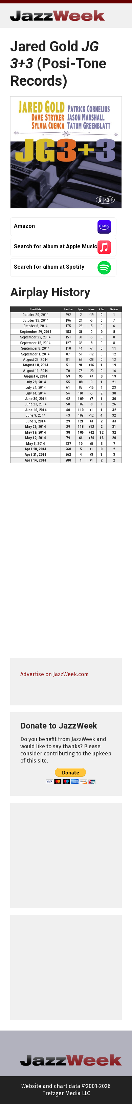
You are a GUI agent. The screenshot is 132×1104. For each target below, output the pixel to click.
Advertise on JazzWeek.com (54, 674)
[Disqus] (66, 564)
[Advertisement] (66, 855)
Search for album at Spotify (49, 267)
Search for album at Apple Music (55, 246)
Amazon (24, 226)
